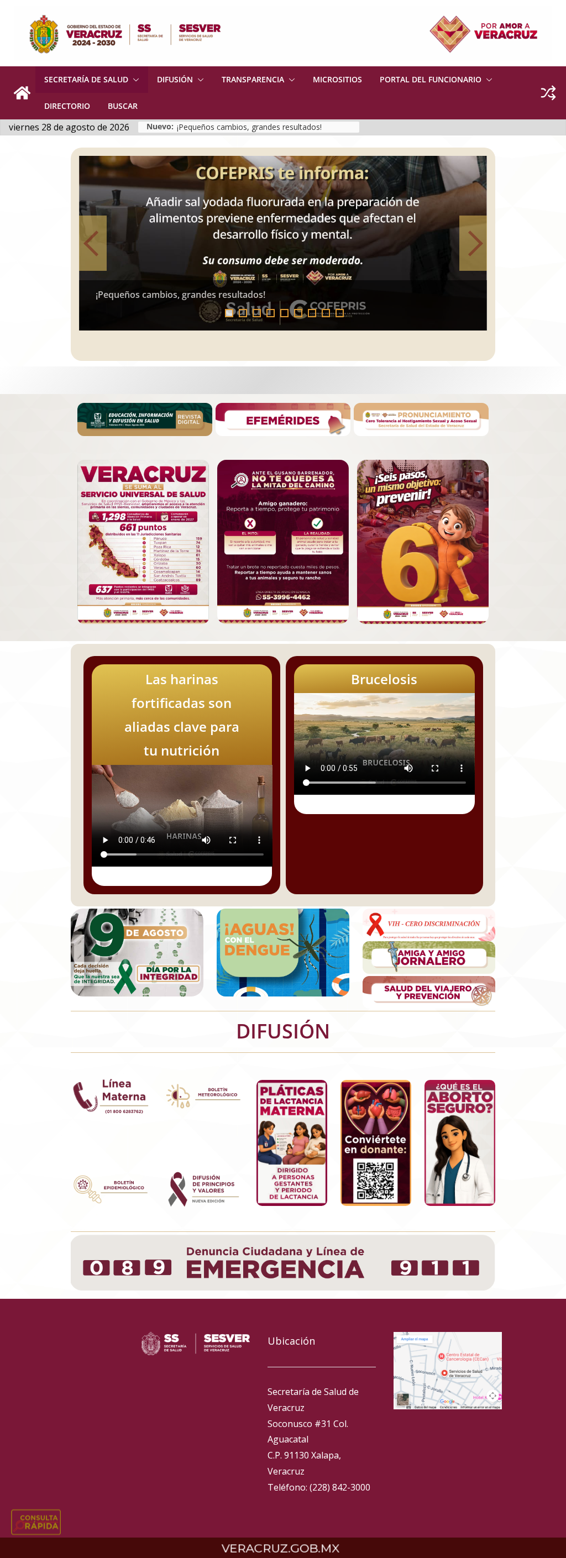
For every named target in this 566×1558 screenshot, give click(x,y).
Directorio (67, 106)
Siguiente (473, 243)
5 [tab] (284, 313)
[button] (133, 79)
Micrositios (337, 79)
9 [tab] (340, 313)
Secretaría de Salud (86, 79)
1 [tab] (229, 313)
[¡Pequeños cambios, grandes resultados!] (283, 243)
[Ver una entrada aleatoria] (548, 93)
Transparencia (253, 79)
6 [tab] (298, 313)
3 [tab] (257, 313)
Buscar (123, 106)
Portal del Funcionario (430, 79)
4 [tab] (270, 313)
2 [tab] (243, 313)
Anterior (93, 243)
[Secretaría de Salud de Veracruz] (22, 93)
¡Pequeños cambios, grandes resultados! (249, 127)
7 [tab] (312, 313)
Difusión (175, 79)
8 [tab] (326, 313)
